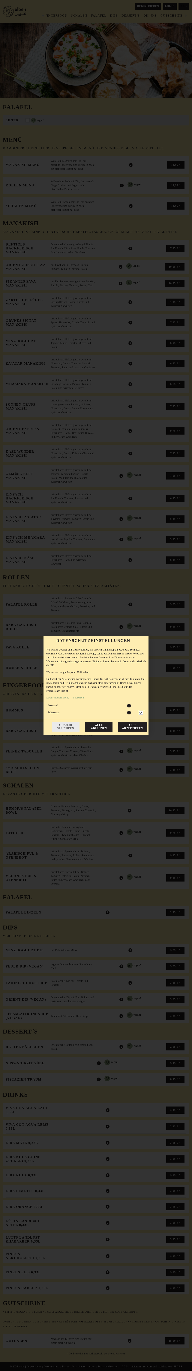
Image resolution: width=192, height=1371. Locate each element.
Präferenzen (54, 712)
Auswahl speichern (65, 727)
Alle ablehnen (99, 727)
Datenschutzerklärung (57, 697)
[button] (129, 706)
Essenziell (53, 705)
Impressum (79, 697)
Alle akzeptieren (132, 727)
